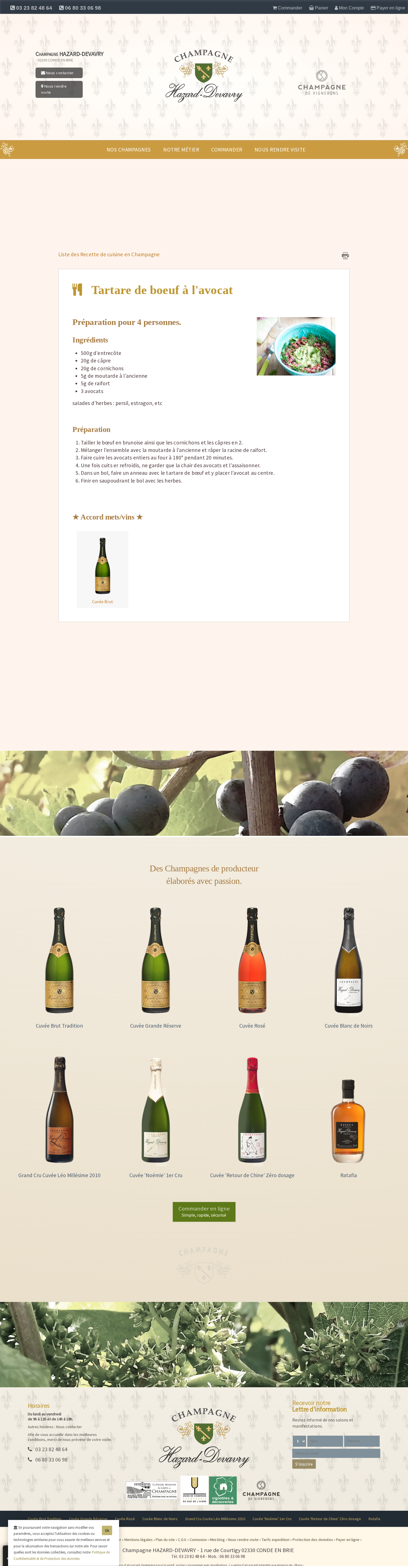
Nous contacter (59, 72)
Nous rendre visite (54, 89)
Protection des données (313, 1539)
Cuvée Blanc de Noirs (160, 1518)
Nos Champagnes (129, 149)
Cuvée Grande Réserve (88, 1518)
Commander (226, 149)
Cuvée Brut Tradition (44, 1518)
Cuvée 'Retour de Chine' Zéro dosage (330, 1518)
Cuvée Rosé (125, 1518)
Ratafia (374, 1518)
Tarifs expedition (276, 1539)
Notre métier (181, 149)
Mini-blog (218, 1539)
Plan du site (166, 1539)
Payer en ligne (348, 1539)
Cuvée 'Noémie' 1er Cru (272, 1518)
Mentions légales (138, 1539)
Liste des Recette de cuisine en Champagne (109, 254)
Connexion (199, 1539)
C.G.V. (182, 1539)
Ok (107, 1530)
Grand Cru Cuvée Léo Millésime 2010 (215, 1518)
